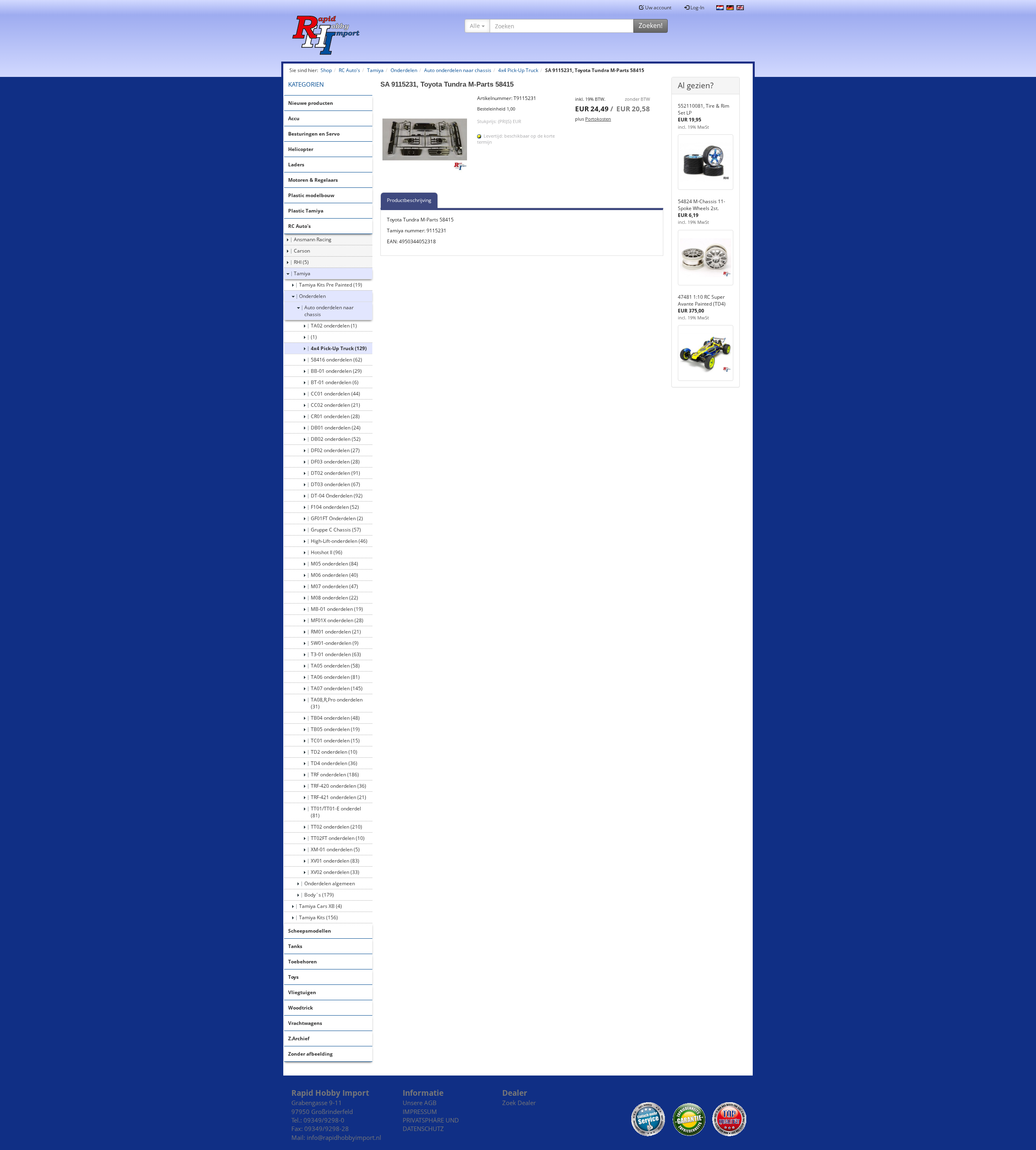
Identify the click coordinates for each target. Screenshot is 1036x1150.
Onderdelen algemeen (329, 883)
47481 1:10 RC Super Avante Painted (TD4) (702, 300)
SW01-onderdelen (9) (335, 643)
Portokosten (598, 119)
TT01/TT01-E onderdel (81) (336, 812)
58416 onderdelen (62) (336, 359)
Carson (302, 250)
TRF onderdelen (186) (335, 774)
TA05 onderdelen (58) (335, 665)
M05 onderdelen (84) (334, 563)
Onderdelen (312, 296)
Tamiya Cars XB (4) (320, 906)
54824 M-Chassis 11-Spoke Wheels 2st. (701, 205)
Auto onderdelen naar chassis (329, 311)
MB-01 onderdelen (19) (337, 609)
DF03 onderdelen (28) (335, 461)
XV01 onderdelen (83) (335, 860)
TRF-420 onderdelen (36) (338, 785)
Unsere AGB (420, 1103)
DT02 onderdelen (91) (335, 473)
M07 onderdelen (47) (334, 586)
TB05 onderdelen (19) (335, 729)
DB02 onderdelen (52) (336, 439)
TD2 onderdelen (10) (334, 751)
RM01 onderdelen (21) (336, 631)
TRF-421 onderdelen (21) (338, 797)
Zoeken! (650, 25)
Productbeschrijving (409, 200)
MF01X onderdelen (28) (337, 620)
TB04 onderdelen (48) (335, 717)
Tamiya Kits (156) (318, 917)
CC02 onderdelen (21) (335, 405)
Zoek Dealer (519, 1103)
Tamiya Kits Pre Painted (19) (330, 284)
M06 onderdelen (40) (334, 575)
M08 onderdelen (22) (334, 597)
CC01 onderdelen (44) (335, 393)
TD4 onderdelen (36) (334, 763)
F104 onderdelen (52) (335, 507)
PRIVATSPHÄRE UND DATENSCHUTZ (431, 1124)
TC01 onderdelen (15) (335, 740)
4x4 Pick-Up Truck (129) (339, 348)
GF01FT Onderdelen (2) (337, 518)
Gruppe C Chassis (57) (336, 529)
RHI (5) (301, 262)
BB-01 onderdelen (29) (336, 371)
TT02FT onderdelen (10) (338, 838)
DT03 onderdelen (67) (335, 484)
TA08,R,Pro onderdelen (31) (337, 703)
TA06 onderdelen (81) (335, 677)
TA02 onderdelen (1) (334, 325)
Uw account (657, 7)
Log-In (696, 7)
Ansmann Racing (312, 239)
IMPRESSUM (420, 1111)
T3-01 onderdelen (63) (336, 654)
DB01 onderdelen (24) (336, 427)
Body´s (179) (319, 894)
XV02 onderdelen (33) (335, 872)
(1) (314, 337)
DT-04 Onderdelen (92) (337, 495)
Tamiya (302, 273)
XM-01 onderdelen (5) (335, 849)
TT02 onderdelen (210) (336, 826)
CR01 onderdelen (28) (335, 416)
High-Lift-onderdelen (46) (339, 541)
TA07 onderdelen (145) (337, 688)
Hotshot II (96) (326, 552)
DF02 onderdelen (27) (335, 450)
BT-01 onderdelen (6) (335, 382)
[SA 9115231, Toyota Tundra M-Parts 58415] (424, 139)
